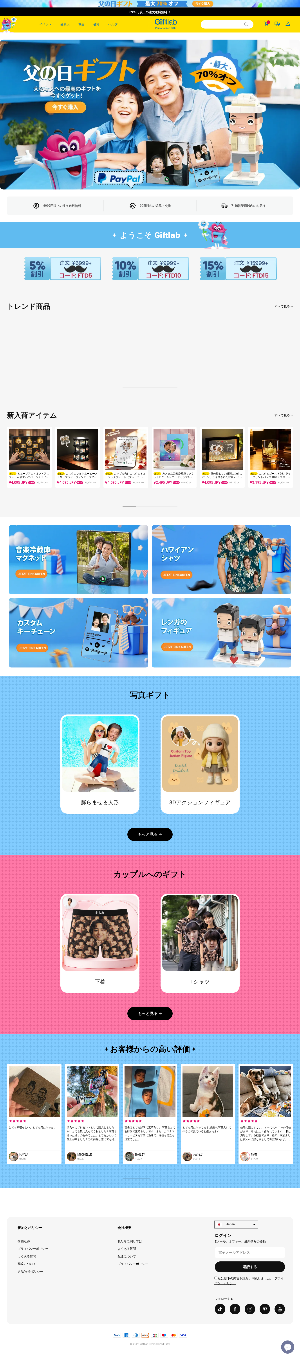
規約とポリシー (30, 1228)
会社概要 (124, 1228)
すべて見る (282, 306)
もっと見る (148, 834)
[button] (287, 460)
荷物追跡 (24, 1241)
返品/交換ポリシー (30, 1271)
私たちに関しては (129, 1241)
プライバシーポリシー (33, 1248)
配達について (27, 1264)
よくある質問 (27, 1256)
